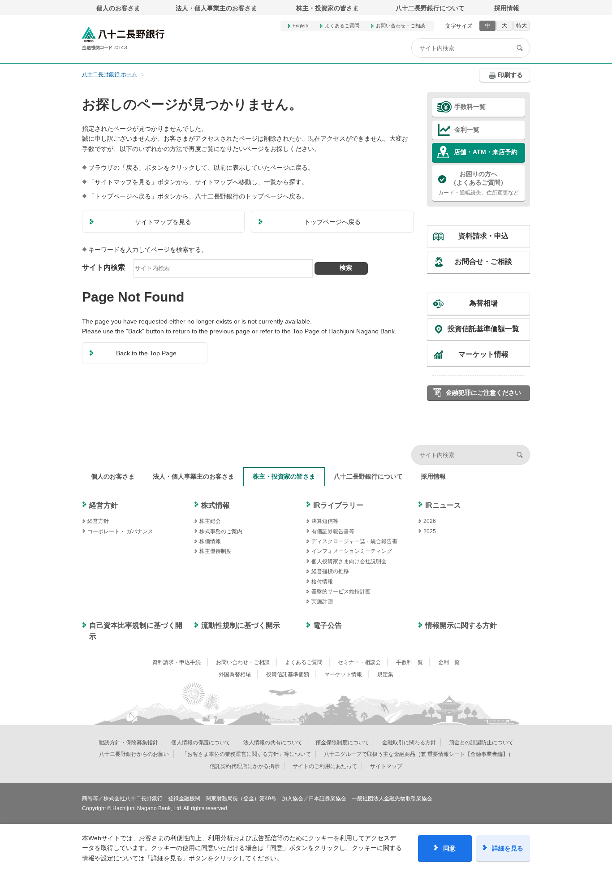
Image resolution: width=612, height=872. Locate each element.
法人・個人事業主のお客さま (216, 8)
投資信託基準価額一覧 (483, 328)
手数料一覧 (470, 106)
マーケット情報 (483, 354)
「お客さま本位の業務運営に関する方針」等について (246, 754)
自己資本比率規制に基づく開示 (135, 631)
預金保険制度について (342, 742)
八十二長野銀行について (430, 8)
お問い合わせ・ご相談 (400, 25)
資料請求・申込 (483, 236)
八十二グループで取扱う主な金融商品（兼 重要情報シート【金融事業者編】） (418, 754)
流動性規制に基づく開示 (240, 625)
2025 (429, 531)
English (300, 25)
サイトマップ (386, 766)
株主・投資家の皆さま (327, 8)
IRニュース (443, 505)
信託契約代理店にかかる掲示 (245, 766)
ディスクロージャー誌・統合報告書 (354, 541)
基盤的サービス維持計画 (341, 591)
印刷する (510, 74)
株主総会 (210, 521)
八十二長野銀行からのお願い (134, 754)
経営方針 (103, 505)
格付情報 (322, 581)
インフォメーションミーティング (351, 551)
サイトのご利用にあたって (325, 766)
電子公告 (327, 625)
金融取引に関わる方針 (409, 742)
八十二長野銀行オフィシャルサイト (123, 38)
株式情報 (215, 505)
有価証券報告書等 (332, 531)
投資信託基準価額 (287, 674)
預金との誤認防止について (481, 742)
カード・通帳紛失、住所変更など (478, 183)
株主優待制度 (215, 551)
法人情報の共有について (272, 742)
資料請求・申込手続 (176, 662)
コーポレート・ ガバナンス (120, 531)
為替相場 (483, 303)
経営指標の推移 (330, 571)
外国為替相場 (235, 674)
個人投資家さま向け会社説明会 (349, 561)
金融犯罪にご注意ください (483, 392)
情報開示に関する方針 (461, 625)
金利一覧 (466, 129)
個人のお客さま (118, 8)
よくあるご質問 (342, 25)
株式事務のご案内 (220, 531)
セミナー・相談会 (359, 662)
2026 (429, 521)
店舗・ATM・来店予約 (485, 151)
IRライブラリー (338, 505)
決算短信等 (324, 521)
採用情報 (506, 8)
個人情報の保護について (200, 742)
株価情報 (210, 541)
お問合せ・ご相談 (483, 261)
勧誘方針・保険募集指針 (128, 742)
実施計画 (322, 601)
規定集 (385, 674)
